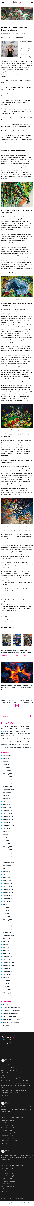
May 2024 (6, 838)
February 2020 (8, 993)
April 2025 (6, 804)
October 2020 (7, 968)
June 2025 (6, 798)
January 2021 (7, 959)
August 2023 (7, 865)
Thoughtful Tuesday (11, 1010)
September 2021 (8, 935)
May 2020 (6, 984)
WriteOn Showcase (11, 1023)
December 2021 (8, 926)
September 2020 (8, 971)
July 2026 (6, 758)
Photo (6, 1095)
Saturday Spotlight (11, 1016)
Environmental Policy (17, 1203)
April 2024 (6, 841)
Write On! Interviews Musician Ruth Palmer (18, 739)
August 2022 (7, 901)
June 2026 (6, 761)
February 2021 (7, 956)
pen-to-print (26, 617)
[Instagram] (7, 1043)
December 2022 (8, 889)
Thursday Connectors (11, 1007)
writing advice (23, 619)
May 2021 (6, 947)
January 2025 (7, 813)
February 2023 (7, 883)
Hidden (6, 1004)
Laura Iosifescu (18, 617)
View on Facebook (4, 1098)
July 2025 (6, 795)
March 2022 (7, 917)
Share (11, 1098)
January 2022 (7, 923)
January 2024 (7, 850)
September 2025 (8, 789)
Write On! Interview (13, 619)
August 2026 (7, 755)
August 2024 (7, 828)
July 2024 (6, 831)
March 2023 (7, 880)
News (12, 33)
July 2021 (6, 941)
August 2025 (7, 792)
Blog (6, 1026)
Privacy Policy (6, 1203)
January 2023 (7, 886)
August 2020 (7, 974)
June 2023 (6, 871)
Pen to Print (8, 1060)
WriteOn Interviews (20, 33)
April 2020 (6, 987)
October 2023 (7, 859)
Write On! (4, 619)
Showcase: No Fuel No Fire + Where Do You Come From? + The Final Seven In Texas (16, 688)
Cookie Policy (27, 1203)
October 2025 (7, 786)
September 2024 (8, 825)
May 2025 (6, 801)
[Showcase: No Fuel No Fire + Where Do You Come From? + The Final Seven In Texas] (17, 672)
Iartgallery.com (25, 589)
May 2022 (6, 911)
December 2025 (8, 780)
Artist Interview (9, 617)
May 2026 (6, 765)
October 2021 (7, 932)
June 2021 (6, 944)
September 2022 (8, 898)
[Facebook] (5, 1043)
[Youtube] (10, 1043)
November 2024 (8, 819)
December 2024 (8, 816)
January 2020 (7, 996)
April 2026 (6, 768)
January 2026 (7, 777)
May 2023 (6, 874)
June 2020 (6, 981)
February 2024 (8, 847)
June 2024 (6, 834)
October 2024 (7, 822)
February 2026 (8, 774)
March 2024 (7, 844)
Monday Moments (10, 1013)
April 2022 (6, 914)
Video (5, 1143)
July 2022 (6, 904)
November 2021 (8, 929)
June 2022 (6, 908)
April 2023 (6, 877)
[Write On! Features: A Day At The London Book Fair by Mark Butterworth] (17, 640)
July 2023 (6, 868)
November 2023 (8, 856)
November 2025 (8, 783)
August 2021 (7, 938)
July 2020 (6, 978)
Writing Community (7, 621)
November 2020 (8, 965)
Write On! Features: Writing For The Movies (17, 747)
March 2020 (7, 990)
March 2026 (7, 771)
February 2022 (7, 920)
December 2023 (8, 853)
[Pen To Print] (17, 2)
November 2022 (8, 892)
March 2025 (7, 807)
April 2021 (6, 950)
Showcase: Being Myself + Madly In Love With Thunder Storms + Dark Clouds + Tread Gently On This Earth (16, 734)
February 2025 (7, 810)
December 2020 (8, 962)
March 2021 (6, 953)
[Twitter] (2, 1043)
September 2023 (8, 862)
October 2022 (7, 895)
